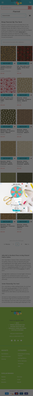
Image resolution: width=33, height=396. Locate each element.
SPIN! (16, 210)
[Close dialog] (0, 183)
